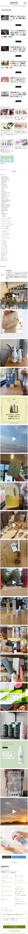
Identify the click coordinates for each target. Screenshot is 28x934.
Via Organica (3, 213)
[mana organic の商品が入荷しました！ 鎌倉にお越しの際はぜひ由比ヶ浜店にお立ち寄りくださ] (14, 525)
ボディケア (3, 246)
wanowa (2, 214)
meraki (2, 197)
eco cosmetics (4, 187)
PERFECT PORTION (5, 204)
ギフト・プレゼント (5, 229)
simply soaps (3, 209)
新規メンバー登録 (19, 876)
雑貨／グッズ (4, 899)
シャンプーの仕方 (4, 233)
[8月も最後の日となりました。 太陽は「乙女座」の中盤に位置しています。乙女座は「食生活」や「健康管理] (14, 295)
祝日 (2, 257)
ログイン (17, 878)
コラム (2, 231)
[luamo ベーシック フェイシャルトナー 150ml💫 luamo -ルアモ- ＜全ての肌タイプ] (14, 754)
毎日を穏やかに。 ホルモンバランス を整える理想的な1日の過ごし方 (18, 94)
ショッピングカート (19, 880)
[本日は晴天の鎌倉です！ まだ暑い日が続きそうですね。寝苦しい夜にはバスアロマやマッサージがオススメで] (14, 811)
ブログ (2, 243)
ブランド (3, 241)
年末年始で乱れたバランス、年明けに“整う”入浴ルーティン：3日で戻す (18, 49)
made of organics (4, 195)
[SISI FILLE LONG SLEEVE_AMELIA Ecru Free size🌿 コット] (14, 324)
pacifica (2, 203)
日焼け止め (3, 253)
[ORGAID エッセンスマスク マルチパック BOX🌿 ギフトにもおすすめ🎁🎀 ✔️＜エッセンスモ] (14, 468)
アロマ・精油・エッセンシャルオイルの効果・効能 (7, 117)
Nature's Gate (3, 198)
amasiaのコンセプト (19, 889)
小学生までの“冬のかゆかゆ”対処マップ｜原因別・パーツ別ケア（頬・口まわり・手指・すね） (13, 64)
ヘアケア (3, 245)
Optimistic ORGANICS (5, 200)
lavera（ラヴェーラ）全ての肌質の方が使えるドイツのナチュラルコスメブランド (20, 132)
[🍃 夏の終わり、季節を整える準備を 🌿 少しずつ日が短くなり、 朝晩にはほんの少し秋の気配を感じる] (14, 611)
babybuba (3, 181)
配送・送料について (19, 893)
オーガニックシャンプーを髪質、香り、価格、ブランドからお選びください (20, 118)
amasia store (3, 178)
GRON (2, 190)
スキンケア (3, 235)
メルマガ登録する (14, 926)
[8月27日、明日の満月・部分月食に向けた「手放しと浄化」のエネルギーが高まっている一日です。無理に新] (14, 439)
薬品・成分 (3, 258)
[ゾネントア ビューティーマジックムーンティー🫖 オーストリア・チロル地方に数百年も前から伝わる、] (14, 381)
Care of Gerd (3, 185)
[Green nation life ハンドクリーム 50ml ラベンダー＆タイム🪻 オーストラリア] (14, 668)
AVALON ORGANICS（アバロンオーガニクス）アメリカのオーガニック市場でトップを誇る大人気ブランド (7, 133)
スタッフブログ (4, 908)
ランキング (3, 248)
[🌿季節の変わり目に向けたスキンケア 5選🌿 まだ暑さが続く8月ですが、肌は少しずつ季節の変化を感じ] (14, 697)
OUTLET (3, 163)
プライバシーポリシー (20, 901)
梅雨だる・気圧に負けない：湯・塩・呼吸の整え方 (18, 18)
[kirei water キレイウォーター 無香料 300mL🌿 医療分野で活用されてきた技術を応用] (14, 840)
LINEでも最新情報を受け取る (14, 930)
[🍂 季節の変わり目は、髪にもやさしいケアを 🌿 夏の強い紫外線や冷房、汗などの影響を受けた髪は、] (14, 353)
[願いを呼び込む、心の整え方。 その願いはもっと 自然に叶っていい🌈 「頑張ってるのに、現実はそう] (14, 410)
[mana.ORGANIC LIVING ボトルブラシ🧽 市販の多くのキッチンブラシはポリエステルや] (14, 554)
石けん (2, 255)
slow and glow (3, 210)
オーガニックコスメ (5, 223)
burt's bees (3, 184)
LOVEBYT (3, 194)
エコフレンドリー (4, 221)
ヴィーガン (3, 250)
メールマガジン (18, 886)
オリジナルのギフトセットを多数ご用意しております (20, 147)
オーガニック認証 (4, 226)
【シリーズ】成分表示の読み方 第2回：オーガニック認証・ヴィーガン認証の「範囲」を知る (14, 34)
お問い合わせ (18, 899)
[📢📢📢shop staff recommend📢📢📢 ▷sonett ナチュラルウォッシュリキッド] (14, 496)
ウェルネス (3, 219)
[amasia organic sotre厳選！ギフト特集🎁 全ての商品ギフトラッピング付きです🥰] (14, 640)
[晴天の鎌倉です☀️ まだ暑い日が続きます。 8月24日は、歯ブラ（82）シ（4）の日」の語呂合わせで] (14, 582)
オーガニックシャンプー (6, 224)
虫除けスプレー (4, 260)
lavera (2, 191)
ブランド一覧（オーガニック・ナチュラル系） (7, 878)
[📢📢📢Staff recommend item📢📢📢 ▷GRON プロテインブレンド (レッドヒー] (14, 783)
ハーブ (2, 240)
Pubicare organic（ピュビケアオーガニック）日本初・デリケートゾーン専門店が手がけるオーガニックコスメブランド (7, 149)
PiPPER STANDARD (5, 206)
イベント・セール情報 (5, 218)
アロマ (2, 216)
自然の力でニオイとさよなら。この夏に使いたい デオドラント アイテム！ (18, 80)
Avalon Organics (4, 179)
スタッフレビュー (4, 236)
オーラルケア (3, 228)
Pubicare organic (4, 207)
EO (1, 188)
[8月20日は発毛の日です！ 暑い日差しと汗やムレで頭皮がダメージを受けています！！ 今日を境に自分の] (14, 726)
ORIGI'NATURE (4, 201)
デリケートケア (4, 238)
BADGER (3, 182)
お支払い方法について (20, 891)
